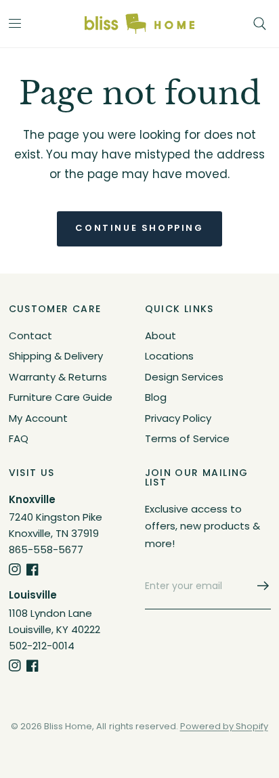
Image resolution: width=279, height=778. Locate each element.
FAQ (18, 438)
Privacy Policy (178, 418)
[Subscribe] (258, 586)
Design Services (184, 377)
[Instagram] (15, 569)
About (160, 335)
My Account (38, 418)
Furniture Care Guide (60, 397)
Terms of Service (187, 438)
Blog (156, 397)
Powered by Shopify (224, 726)
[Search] (260, 23)
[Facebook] (32, 569)
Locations (169, 356)
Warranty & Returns (58, 377)
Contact (30, 335)
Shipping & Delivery (56, 356)
